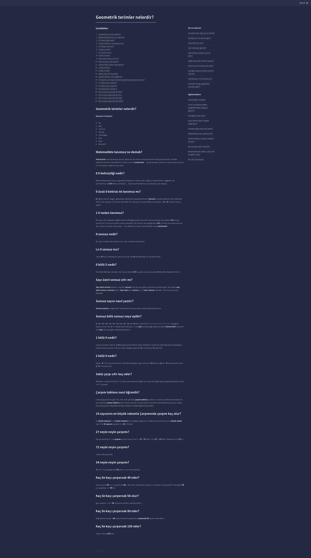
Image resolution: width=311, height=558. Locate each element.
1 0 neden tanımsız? (106, 46)
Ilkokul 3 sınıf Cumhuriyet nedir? (200, 66)
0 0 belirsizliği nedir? (107, 40)
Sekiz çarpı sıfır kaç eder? (108, 74)
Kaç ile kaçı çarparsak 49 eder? (110, 92)
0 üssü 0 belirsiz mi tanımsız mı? (111, 43)
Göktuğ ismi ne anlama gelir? (199, 38)
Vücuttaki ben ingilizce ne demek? (201, 33)
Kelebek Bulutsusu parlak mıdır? (200, 133)
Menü (302, 3)
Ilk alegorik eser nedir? (197, 115)
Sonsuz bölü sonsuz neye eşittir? (111, 64)
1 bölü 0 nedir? (104, 67)
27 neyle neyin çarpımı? (108, 83)
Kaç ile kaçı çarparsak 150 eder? (111, 101)
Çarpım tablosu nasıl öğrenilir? (110, 77)
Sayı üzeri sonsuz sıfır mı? (108, 58)
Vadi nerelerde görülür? (197, 48)
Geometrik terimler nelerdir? (110, 34)
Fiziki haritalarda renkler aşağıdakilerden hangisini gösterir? (198, 107)
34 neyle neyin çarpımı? (108, 89)
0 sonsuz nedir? (105, 49)
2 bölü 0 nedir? (104, 70)
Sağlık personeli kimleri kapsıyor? (201, 61)
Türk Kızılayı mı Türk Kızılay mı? (200, 79)
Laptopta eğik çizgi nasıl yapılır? (200, 128)
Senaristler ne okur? (196, 43)
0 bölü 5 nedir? (104, 55)
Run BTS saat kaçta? (196, 159)
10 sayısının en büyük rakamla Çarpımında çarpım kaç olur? (122, 80)
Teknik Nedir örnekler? (197, 100)
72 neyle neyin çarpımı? (108, 86)
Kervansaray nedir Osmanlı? (199, 146)
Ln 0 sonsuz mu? (105, 52)
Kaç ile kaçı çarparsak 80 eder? (110, 98)
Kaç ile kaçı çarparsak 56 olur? (110, 95)
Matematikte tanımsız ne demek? (111, 37)
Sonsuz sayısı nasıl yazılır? (109, 61)
